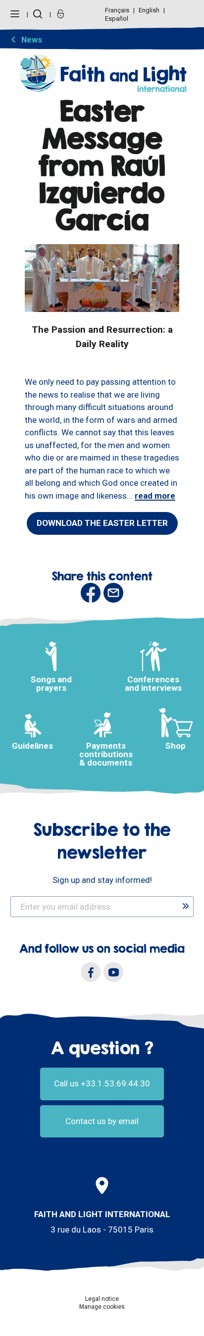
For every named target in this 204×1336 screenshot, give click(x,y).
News (31, 40)
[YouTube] (113, 972)
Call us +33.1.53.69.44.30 (102, 1083)
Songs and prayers (51, 683)
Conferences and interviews (153, 683)
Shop (175, 746)
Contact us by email (102, 1121)
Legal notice (102, 1298)
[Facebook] (91, 972)
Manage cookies (102, 1306)
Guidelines (32, 746)
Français (118, 10)
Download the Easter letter (102, 523)
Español (116, 18)
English (150, 10)
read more (155, 496)
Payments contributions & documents (106, 754)
